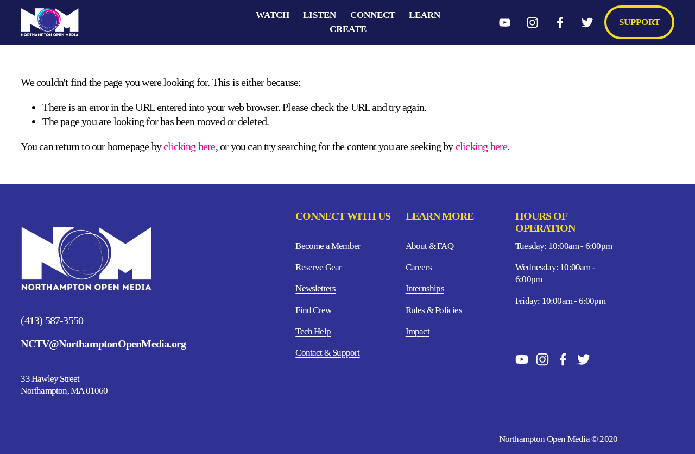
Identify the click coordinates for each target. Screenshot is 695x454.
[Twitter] (587, 22)
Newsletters (315, 288)
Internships (425, 288)
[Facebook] (560, 22)
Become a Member (328, 246)
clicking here (189, 146)
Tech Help (313, 331)
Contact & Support (327, 352)
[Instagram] (532, 22)
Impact (417, 331)
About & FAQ (429, 246)
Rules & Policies (434, 310)
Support (639, 22)
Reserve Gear (318, 267)
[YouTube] (504, 22)
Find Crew (313, 310)
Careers (419, 267)
